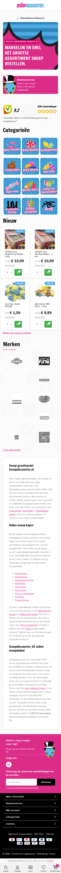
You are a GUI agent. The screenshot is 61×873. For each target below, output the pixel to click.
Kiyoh (51, 861)
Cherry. (52, 853)
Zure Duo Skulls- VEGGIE (13, 305)
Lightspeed (29, 853)
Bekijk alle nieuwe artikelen (17, 333)
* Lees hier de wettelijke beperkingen (22, 788)
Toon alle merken (12, 450)
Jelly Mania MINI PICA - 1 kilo (42, 305)
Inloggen (17, 871)
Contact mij (22, 89)
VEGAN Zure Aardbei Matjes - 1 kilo (44, 254)
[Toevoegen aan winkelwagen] (18, 272)
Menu (30, 871)
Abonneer (46, 782)
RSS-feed (39, 834)
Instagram (9, 764)
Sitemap (50, 834)
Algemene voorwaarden (20, 834)
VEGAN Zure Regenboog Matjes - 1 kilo (15, 254)
